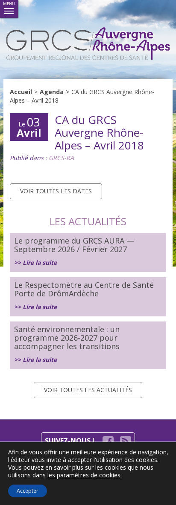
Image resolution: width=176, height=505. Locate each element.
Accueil (21, 92)
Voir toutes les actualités (88, 390)
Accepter (27, 490)
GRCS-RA (61, 158)
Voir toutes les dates (56, 191)
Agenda (52, 92)
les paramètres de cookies (83, 475)
